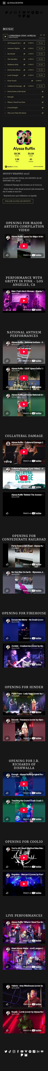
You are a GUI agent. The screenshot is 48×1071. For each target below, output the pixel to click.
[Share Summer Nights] (24, 48)
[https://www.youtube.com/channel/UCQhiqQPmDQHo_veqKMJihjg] (28, 13)
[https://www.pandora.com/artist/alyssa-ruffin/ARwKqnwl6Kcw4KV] (24, 16)
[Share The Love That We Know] (42, 113)
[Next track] (44, 35)
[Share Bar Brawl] (24, 53)
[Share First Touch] (32, 80)
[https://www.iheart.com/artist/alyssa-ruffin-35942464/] (19, 16)
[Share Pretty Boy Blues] (24, 70)
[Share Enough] (42, 97)
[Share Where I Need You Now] (42, 102)
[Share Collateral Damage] (24, 86)
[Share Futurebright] (42, 107)
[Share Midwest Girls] (24, 64)
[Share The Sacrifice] (24, 59)
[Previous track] (41, 35)
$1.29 (41, 43)
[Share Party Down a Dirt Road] (42, 91)
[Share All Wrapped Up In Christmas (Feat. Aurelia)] (24, 43)
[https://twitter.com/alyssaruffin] (6, 13)
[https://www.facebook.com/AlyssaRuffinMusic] (19, 13)
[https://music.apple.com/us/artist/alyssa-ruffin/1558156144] (37, 13)
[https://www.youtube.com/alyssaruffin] (24, 13)
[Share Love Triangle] (24, 75)
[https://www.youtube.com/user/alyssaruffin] (22, 1052)
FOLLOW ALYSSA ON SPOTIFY (18, 201)
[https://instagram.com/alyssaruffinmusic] (15, 13)
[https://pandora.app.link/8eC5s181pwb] (22, 1055)
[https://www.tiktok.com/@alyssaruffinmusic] (10, 13)
